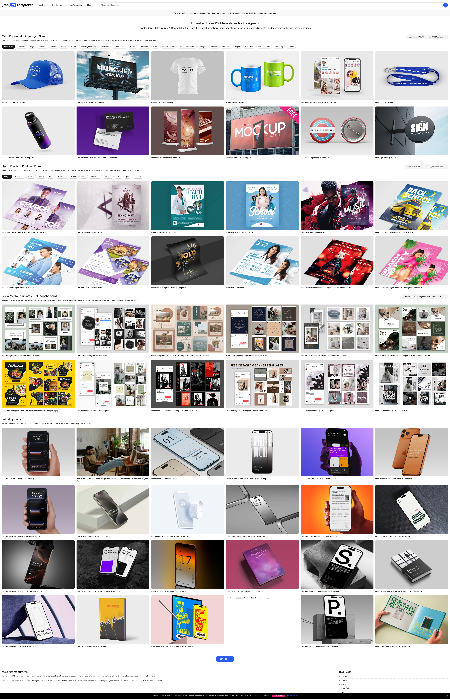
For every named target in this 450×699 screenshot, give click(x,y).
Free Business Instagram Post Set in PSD (392, 411)
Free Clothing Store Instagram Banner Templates (246, 411)
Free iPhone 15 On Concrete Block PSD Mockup (320, 591)
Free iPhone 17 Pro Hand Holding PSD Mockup (21, 536)
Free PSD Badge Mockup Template (315, 158)
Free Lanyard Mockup (384, 102)
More (89, 5)
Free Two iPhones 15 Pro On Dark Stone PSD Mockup (98, 591)
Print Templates (75, 5)
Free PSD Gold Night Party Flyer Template (168, 288)
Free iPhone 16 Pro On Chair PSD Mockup (19, 646)
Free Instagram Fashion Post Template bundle (21, 356)
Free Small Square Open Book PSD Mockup (393, 646)
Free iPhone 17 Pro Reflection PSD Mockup (168, 591)
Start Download (270, 13)
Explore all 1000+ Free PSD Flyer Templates (425, 167)
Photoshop (234, 13)
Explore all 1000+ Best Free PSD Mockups (426, 37)
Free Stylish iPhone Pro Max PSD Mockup (93, 536)
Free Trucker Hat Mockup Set (14, 102)
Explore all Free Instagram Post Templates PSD (423, 297)
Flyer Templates (58, 5)
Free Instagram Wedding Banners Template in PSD (247, 356)
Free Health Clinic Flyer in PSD (163, 232)
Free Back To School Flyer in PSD (239, 232)
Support (343, 692)
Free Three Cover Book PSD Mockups (92, 646)
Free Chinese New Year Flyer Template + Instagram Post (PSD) (326, 288)
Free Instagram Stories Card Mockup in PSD (319, 102)
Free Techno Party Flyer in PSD (89, 232)
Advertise (344, 680)
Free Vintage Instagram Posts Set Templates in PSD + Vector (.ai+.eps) (180, 356)
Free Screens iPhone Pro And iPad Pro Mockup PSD (172, 646)
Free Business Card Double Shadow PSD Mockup (97, 158)
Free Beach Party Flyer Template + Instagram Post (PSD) (398, 288)
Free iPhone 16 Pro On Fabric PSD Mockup (392, 536)
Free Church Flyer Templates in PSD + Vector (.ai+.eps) (24, 232)
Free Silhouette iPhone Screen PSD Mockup (319, 536)
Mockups (42, 5)
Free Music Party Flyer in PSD (312, 232)
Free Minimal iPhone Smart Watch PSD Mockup (170, 536)
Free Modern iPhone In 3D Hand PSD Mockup (319, 479)
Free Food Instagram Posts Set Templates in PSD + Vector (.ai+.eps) (30, 411)
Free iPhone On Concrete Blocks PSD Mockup (319, 646)
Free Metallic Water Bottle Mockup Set (18, 158)
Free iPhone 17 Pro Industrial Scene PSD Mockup (246, 536)
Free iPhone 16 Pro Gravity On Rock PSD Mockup (22, 591)
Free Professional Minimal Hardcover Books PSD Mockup (399, 591)
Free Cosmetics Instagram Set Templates (318, 411)
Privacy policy (292, 696)
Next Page (224, 659)
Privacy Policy (345, 688)
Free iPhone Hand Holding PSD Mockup (18, 479)
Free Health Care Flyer (235, 288)
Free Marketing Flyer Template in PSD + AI (19, 288)
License (343, 684)
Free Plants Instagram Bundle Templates (94, 411)
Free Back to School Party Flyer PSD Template (394, 232)
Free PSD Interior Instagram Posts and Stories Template (324, 356)
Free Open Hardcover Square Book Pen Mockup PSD (247, 598)
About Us (344, 676)
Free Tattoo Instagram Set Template (92, 356)
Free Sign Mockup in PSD (385, 158)
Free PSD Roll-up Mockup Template (165, 158)
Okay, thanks (279, 696)
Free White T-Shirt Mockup (162, 102)
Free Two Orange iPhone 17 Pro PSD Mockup (393, 479)
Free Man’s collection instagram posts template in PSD (174, 411)
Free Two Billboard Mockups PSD (239, 158)
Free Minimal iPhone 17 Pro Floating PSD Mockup (246, 479)
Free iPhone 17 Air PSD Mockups (164, 479)
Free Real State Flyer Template (89, 288)
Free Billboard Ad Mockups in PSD (90, 102)
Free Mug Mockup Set (235, 102)
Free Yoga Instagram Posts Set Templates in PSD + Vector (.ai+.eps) (403, 356)
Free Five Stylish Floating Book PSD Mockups (244, 591)
